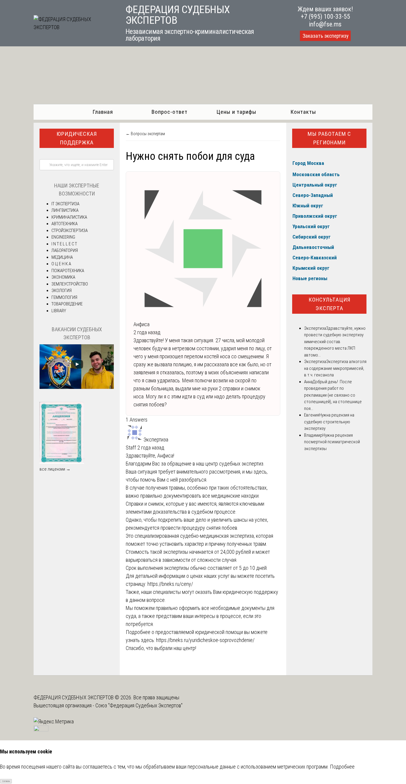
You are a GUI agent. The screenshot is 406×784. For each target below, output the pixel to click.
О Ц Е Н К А (61, 263)
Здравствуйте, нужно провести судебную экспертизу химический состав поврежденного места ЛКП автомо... (335, 342)
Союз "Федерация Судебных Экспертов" (138, 705)
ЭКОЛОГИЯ (61, 290)
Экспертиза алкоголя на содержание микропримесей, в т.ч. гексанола (335, 368)
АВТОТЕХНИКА (64, 223)
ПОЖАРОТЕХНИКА (67, 270)
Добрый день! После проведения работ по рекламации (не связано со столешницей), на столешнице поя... (333, 395)
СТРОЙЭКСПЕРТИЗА (69, 230)
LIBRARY (58, 310)
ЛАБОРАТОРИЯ (64, 250)
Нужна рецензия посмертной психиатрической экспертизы (332, 442)
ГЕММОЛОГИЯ (64, 297)
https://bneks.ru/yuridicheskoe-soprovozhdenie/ (205, 640)
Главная (102, 111)
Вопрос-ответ (170, 111)
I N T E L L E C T (64, 244)
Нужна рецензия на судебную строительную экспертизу (329, 421)
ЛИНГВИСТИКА (64, 210)
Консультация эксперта (329, 304)
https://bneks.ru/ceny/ (170, 584)
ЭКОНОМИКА (63, 277)
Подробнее (342, 767)
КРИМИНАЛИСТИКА (69, 217)
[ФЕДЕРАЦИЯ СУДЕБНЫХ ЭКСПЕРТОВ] (73, 27)
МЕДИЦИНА (62, 257)
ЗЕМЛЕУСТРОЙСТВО (69, 284)
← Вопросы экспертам (145, 133)
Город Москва (308, 163)
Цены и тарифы (236, 111)
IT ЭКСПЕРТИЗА (65, 203)
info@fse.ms (325, 24)
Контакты (303, 111)
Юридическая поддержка (76, 138)
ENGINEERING (63, 237)
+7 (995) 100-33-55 (325, 16)
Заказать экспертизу (325, 36)
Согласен (6, 781)
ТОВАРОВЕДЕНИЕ (67, 304)
